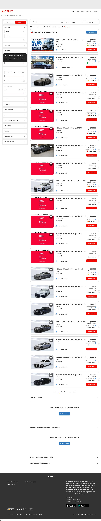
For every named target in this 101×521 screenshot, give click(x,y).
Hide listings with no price (10, 81)
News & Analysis (12, 482)
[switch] (22, 81)
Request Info (91, 49)
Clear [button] (24, 40)
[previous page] (54, 392)
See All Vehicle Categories (73, 501)
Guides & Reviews (30, 482)
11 (70, 392)
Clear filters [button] (9, 22)
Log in (31, 509)
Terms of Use (10, 514)
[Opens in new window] (71, 505)
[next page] (74, 392)
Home (72, 11)
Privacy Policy (19, 514)
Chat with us (11, 485)
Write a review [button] (64, 414)
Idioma (11, 509)
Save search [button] (21, 22)
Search (77, 11)
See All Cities (70, 497)
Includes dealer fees (91, 41)
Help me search (92, 32)
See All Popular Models (73, 499)
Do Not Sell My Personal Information (33, 514)
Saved (82, 11)
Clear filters (67, 27)
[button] (14, 31)
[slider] (5, 63)
